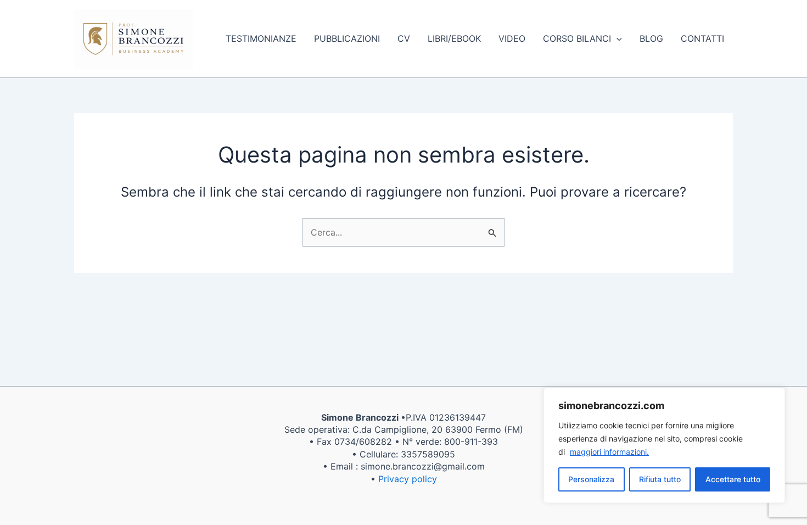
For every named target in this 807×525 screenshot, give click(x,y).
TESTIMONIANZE (261, 38)
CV (403, 38)
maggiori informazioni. (609, 451)
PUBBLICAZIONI (347, 38)
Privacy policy (407, 478)
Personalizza (591, 479)
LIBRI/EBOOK (454, 38)
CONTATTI (702, 38)
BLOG (651, 38)
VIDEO (511, 38)
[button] (616, 38)
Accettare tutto (732, 479)
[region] (664, 445)
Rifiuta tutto (660, 479)
